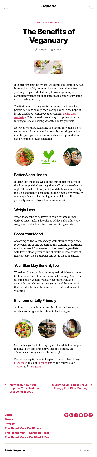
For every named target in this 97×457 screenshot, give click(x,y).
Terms (9, 419)
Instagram (35, 366)
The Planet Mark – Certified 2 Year (27, 437)
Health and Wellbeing (48, 22)
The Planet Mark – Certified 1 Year (27, 432)
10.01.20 (58, 49)
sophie (44, 49)
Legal (8, 414)
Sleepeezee (48, 6)
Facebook (43, 363)
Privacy (10, 423)
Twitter (18, 366)
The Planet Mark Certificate (23, 428)
